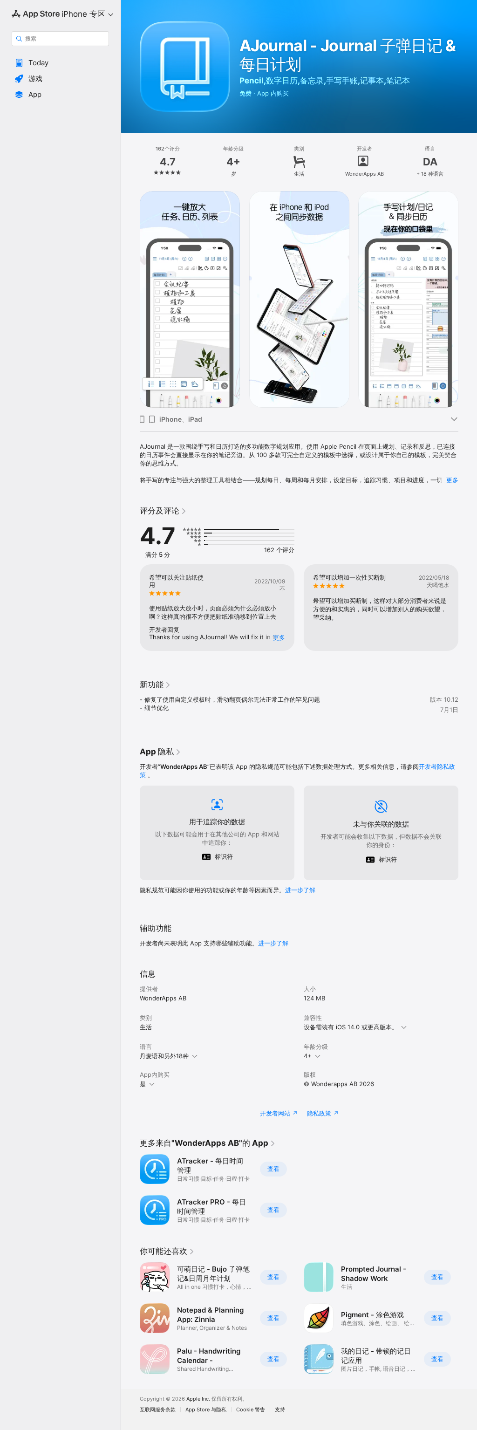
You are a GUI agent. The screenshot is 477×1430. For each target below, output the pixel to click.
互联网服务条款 (158, 1409)
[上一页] (130, 162)
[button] (60, 63)
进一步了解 (300, 890)
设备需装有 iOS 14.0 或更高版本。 (351, 1027)
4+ (308, 1056)
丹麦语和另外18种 (164, 1056)
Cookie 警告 (250, 1409)
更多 (452, 480)
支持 (280, 1409)
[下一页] (467, 162)
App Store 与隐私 (205, 1409)
